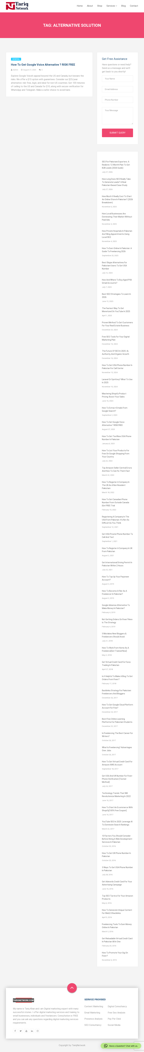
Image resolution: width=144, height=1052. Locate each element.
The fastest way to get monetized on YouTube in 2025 (116, 310)
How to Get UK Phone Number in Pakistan (116, 854)
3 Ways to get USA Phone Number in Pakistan (117, 869)
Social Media (114, 1025)
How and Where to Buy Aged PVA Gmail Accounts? (117, 281)
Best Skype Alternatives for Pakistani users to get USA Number (114, 265)
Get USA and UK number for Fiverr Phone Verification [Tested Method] (117, 779)
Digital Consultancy (117, 1006)
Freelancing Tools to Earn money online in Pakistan (117, 925)
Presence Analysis (93, 1018)
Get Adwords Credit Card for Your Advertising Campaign (117, 883)
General (16, 59)
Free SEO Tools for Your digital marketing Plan (116, 338)
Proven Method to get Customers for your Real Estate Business (117, 324)
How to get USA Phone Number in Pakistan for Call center (117, 366)
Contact (134, 6)
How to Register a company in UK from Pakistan (117, 549)
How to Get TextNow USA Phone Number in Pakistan (116, 438)
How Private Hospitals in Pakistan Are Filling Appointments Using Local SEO (117, 234)
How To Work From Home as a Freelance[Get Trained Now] (115, 649)
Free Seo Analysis (116, 1012)
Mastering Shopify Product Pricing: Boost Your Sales (114, 395)
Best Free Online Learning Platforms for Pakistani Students (117, 720)
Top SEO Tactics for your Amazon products (117, 897)
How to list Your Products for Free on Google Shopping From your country (115, 453)
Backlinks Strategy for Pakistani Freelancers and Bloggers (116, 692)
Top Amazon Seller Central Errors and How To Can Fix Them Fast (117, 469)
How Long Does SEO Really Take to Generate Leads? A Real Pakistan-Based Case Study (116, 182)
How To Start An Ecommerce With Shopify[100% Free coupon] (117, 809)
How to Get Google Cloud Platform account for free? (117, 706)
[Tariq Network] (17, 6)
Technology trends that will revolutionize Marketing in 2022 (116, 794)
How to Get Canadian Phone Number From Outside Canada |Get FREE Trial (115, 502)
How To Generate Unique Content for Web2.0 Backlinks (117, 911)
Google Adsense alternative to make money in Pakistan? (116, 606)
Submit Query (117, 132)
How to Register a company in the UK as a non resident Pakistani (116, 485)
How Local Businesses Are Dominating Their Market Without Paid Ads (117, 217)
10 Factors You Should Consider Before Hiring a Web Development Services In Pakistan (117, 839)
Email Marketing (92, 1012)
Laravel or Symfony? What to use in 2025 (117, 381)
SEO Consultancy (92, 1025)
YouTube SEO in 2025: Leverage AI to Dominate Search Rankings (117, 823)
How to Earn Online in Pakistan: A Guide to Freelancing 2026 (117, 250)
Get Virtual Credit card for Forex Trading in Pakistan (116, 663)
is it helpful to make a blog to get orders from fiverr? (117, 677)
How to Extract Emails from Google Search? (114, 409)
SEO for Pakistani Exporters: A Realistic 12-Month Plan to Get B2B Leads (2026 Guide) (116, 165)
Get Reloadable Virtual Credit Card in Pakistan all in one (117, 940)
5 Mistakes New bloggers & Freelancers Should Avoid (114, 635)
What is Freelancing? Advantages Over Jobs (117, 749)
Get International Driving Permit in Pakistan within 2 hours (117, 564)
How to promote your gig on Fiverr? (115, 954)
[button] (121, 1046)
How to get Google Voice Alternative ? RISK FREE (43, 64)
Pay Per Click (114, 1018)
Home (80, 6)
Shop (99, 6)
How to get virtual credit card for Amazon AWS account (117, 763)
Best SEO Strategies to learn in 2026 (116, 295)
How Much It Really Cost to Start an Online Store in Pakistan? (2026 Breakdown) (117, 199)
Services (111, 6)
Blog (123, 6)
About (90, 6)
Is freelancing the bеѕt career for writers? (117, 734)
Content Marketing (93, 1006)
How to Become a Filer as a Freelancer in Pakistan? (114, 592)
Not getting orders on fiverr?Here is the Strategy (117, 621)
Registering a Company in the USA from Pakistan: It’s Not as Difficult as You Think (115, 520)
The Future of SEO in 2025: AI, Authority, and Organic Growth (115, 352)
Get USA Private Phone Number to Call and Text (117, 535)
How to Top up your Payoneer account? (115, 578)
